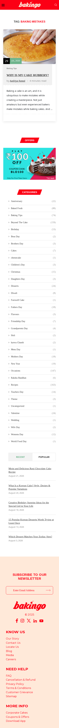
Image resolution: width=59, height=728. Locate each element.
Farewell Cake (33, 300)
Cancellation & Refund (21, 679)
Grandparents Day (33, 328)
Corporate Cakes (17, 712)
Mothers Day (33, 356)
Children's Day (33, 265)
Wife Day (33, 427)
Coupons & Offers (17, 716)
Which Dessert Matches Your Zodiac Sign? (30, 536)
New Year (33, 364)
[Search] (55, 5)
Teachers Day (33, 392)
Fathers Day (33, 307)
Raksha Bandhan (33, 378)
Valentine (33, 413)
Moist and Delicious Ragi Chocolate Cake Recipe (30, 470)
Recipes (33, 385)
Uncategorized (33, 406)
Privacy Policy (15, 684)
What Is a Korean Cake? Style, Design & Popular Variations (29, 487)
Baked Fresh (33, 208)
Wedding (33, 420)
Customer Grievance (19, 692)
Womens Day (33, 434)
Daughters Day (33, 279)
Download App (16, 720)
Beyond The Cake (33, 222)
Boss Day (33, 236)
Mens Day (33, 349)
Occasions (33, 371)
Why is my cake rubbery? (28, 75)
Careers (11, 659)
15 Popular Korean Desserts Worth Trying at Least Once (31, 521)
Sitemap (11, 696)
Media (10, 655)
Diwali (33, 293)
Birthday (33, 229)
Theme (33, 399)
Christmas (33, 272)
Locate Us (12, 646)
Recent (20, 456)
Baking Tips (33, 215)
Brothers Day (33, 243)
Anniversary (33, 201)
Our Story (12, 638)
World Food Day (33, 441)
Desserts (33, 286)
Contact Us (13, 642)
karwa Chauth (33, 342)
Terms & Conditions (18, 688)
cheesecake (33, 258)
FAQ (8, 675)
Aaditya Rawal (17, 80)
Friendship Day (33, 321)
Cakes (33, 250)
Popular (44, 456)
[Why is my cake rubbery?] (29, 46)
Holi (33, 335)
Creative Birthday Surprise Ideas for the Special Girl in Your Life (29, 504)
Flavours (33, 314)
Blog (9, 651)
